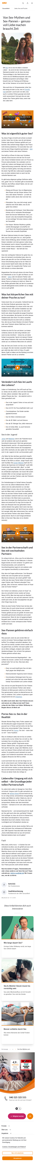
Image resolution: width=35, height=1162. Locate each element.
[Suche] (23, 3)
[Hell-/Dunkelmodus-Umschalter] (18, 1108)
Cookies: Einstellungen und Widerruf (14, 1147)
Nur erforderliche (17, 1153)
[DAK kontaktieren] (30, 1116)
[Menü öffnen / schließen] (32, 3)
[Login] (27, 3)
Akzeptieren (17, 1158)
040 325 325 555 (17, 1097)
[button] (4, 3)
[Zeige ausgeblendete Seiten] (12, 1049)
